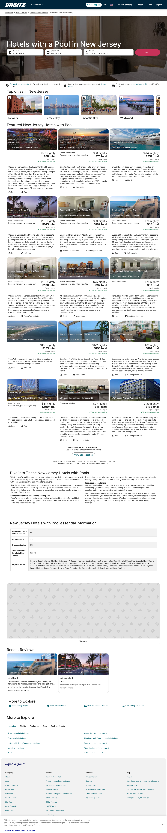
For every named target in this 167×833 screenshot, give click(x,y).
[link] (27, 706)
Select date (18, 53)
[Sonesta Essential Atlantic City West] (32, 288)
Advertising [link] (9, 810)
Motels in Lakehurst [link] (16, 748)
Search (147, 52)
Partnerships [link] (9, 789)
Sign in (159, 5)
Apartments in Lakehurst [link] (18, 733)
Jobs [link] (7, 781)
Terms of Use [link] (91, 785)
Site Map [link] (8, 802)
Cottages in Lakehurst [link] (17, 738)
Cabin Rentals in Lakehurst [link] (95, 733)
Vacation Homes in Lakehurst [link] (96, 748)
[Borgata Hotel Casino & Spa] (32, 226)
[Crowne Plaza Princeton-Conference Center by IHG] (83, 411)
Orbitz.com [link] (9, 13)
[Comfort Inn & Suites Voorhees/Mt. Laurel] (135, 288)
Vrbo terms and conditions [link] (95, 789)
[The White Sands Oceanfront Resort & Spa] (83, 349)
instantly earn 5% (140, 84)
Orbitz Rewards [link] (10, 806)
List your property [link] (11, 785)
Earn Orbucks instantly (19, 84)
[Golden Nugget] (32, 411)
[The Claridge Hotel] (83, 162)
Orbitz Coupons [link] (51, 802)
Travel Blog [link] (50, 814)
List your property (124, 5)
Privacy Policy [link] (91, 777)
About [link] (7, 777)
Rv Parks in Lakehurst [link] (17, 753)
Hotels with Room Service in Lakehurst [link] (24, 743)
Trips (150, 5)
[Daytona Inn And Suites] (135, 349)
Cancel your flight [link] (133, 785)
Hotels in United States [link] (54, 777)
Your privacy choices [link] (93, 798)
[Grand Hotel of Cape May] (135, 162)
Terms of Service (28, 830)
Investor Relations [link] (11, 798)
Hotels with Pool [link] (21, 13)
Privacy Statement (12, 830)
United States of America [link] (39, 13)
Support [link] (129, 777)
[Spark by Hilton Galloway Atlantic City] (83, 226)
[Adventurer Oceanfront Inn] (135, 411)
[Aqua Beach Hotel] (32, 349)
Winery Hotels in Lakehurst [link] (95, 743)
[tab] (12, 726)
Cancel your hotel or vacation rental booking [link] (143, 781)
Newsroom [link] (9, 794)
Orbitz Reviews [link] (51, 798)
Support (139, 5)
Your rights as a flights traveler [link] (137, 798)
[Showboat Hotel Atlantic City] (135, 226)
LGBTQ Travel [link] (51, 806)
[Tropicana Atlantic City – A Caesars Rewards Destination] (83, 288)
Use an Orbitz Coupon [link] (135, 794)
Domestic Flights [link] (52, 789)
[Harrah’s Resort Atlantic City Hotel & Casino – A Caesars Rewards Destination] (32, 162)
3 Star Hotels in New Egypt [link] (95, 753)
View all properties (83, 454)
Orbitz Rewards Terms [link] (94, 794)
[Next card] (160, 108)
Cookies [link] (89, 781)
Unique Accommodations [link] (55, 810)
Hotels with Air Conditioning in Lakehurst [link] (101, 738)
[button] (83, 717)
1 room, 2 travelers (98, 53)
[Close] (163, 824)
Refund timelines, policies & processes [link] (140, 789)
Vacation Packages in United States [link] (59, 794)
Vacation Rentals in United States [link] (58, 781)
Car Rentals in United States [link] (56, 785)
